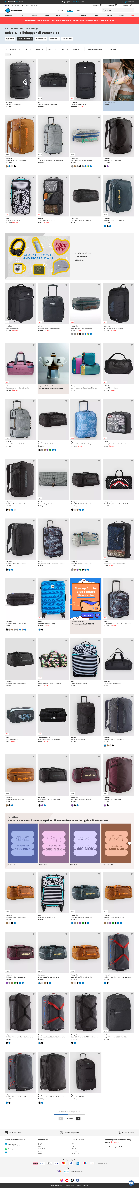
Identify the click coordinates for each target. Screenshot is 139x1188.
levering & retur (14, 2)
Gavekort (74, 1151)
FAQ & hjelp (25, 5)
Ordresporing (75, 1153)
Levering (74, 1148)
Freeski (96, 15)
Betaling (74, 1146)
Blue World (34, 5)
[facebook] (77, 1180)
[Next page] (78, 1118)
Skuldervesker (41, 39)
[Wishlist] (34, 60)
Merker (109, 15)
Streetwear (9, 15)
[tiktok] (72, 1180)
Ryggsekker (10, 39)
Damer (7, 29)
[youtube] (66, 1180)
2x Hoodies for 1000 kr (77, 20)
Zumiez (40, 1153)
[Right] (129, 843)
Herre (60, 10)
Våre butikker (16, 5)
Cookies (85, 1185)
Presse (40, 1151)
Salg (132, 15)
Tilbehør (34, 15)
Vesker (21, 29)
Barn (78, 10)
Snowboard (82, 15)
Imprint (78, 1185)
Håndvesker (54, 39)
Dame (70, 10)
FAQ (73, 1143)
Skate (47, 15)
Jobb (39, 1146)
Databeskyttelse (69, 1185)
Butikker (40, 1145)
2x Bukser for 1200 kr (47, 20)
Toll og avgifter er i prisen (72, 2)
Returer (74, 1150)
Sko (22, 15)
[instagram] (61, 1180)
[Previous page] (61, 1118)
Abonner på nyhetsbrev (117, 1147)
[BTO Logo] (26, 10)
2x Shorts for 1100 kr (62, 20)
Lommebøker (67, 39)
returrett (128, 2)
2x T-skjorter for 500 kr (92, 20)
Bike (58, 15)
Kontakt (74, 1145)
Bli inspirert (79, 260)
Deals (121, 15)
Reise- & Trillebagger (31, 29)
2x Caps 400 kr (109, 20)
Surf (68, 15)
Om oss (40, 1143)
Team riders (41, 1148)
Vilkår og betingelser (56, 1185)
